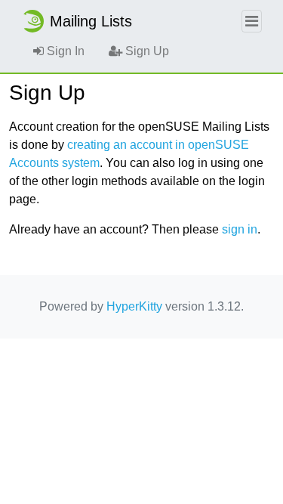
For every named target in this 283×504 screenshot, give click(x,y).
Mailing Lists (91, 21)
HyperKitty (134, 306)
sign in (239, 229)
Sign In (64, 51)
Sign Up (145, 51)
